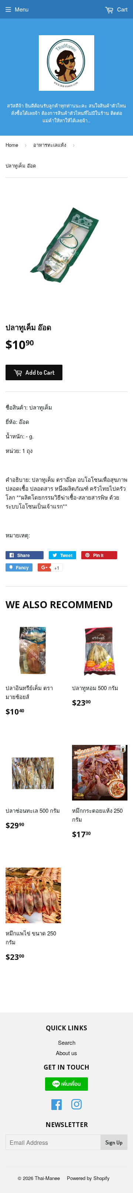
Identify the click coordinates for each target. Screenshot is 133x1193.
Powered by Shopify (88, 1178)
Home (12, 144)
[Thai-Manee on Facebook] (56, 1106)
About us (66, 1053)
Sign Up (114, 1142)
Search (66, 1042)
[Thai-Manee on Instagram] (76, 1106)
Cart (121, 9)
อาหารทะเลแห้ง (49, 144)
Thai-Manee (47, 1178)
